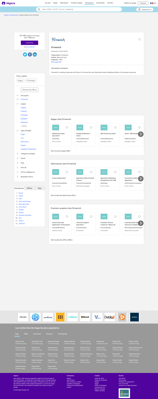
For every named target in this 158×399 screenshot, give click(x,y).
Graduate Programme (28, 149)
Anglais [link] (23, 107)
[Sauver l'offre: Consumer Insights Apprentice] (139, 172)
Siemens (22, 223)
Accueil (47, 3)
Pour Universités (123, 383)
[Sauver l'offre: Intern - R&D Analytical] (139, 127)
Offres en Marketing (100, 385)
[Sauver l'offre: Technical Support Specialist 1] (91, 216)
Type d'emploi (26, 131)
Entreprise (25, 95)
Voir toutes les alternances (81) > (63, 195)
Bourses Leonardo (100, 389)
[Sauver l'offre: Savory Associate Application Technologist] (67, 216)
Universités (100, 3)
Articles (110, 3)
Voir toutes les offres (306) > (62, 240)
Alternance (64, 3)
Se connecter (30, 47)
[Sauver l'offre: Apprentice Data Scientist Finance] (91, 172)
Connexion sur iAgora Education (128, 385)
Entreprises (89, 3)
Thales (21, 212)
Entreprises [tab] (19, 188)
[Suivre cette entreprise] (139, 39)
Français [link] (24, 111)
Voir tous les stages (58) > (61, 151)
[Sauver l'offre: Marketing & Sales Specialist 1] (67, 127)
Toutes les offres (99, 378)
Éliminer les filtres (29, 90)
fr (155, 3)
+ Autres (24, 126)
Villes (26, 334)
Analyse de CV (146, 9)
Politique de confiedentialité (75, 385)
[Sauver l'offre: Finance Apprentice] (67, 172)
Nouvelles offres (27, 177)
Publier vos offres (100, 390)
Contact (69, 387)
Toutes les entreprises (101, 380)
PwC (20, 199)
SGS (20, 218)
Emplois (97, 382)
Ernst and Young (24, 201)
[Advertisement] (79, 24)
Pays (22, 163)
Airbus (21, 221)
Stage (55, 3)
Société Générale (25, 215)
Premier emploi (76, 3)
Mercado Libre (24, 204)
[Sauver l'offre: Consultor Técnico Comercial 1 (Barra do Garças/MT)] (115, 216)
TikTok (21, 210)
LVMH (21, 196)
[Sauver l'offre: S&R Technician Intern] (115, 127)
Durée (23, 158)
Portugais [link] (24, 115)
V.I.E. (22, 138)
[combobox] (79, 9)
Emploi (6, 15)
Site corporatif (56, 62)
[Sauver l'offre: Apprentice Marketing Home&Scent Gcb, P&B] (115, 172)
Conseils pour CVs (100, 387)
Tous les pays (122, 380)
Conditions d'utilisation (73, 383)
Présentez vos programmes (126, 382)
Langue (23, 104)
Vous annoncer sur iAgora (74, 382)
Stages (20, 81)
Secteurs (49, 334)
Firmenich (24, 99)
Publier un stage (130, 3)
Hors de (23, 167)
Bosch (21, 193)
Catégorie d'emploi (28, 154)
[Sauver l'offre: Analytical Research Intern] (91, 127)
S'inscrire (29, 43)
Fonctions (37, 334)
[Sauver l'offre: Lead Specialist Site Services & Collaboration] (139, 216)
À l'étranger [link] (30, 81)
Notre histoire (71, 380)
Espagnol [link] (24, 119)
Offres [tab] (29, 188)
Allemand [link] (24, 122)
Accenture (22, 207)
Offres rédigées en (28, 172)
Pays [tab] (40, 188)
